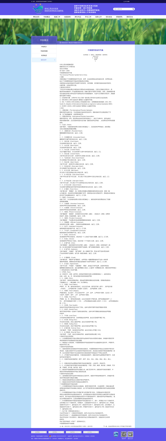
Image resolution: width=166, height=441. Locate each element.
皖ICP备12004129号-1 (78, 436)
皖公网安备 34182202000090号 (58, 436)
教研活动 (130, 17)
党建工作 (57, 17)
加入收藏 (127, 1)
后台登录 (76, 438)
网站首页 (36, 17)
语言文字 (43, 60)
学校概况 (47, 17)
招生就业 (109, 17)
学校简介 (44, 46)
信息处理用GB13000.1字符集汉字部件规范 (119, 426)
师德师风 (119, 17)
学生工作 (88, 17)
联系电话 (44, 55)
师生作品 (78, 17)
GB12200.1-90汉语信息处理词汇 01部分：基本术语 (78, 426)
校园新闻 (67, 17)
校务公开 (98, 17)
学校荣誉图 (44, 51)
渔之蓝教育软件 (68, 438)
